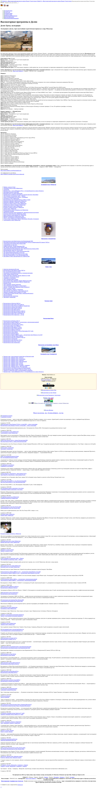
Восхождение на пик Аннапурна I (11, 342)
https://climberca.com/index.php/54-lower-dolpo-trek (12, 174)
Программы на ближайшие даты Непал (48, 344)
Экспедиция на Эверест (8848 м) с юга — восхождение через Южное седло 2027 (22, 334)
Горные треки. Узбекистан (9, 208)
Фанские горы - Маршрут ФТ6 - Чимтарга (13, 360)
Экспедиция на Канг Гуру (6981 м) (11, 326)
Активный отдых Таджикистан (48, 354)
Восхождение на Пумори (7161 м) (11, 320)
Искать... (3, 2)
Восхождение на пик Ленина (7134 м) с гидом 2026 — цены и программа (18, 425)
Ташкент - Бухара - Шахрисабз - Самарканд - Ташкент (14, 766)
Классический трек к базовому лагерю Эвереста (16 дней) (17, 280)
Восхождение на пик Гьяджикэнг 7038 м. (13, 324)
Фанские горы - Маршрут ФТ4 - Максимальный (15, 361)
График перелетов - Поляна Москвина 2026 (13, 246)
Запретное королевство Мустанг (11, 269)
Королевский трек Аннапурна (10, 296)
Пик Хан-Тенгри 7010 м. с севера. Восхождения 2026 (16, 251)
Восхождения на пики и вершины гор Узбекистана (15, 210)
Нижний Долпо (7, 283)
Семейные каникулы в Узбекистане (9, 498)
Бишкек (46, 777)
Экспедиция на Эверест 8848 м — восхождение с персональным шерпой (21, 322)
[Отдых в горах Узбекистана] (51, 399)
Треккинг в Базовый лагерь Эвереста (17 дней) (14, 292)
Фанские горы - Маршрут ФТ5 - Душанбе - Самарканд (16, 365)
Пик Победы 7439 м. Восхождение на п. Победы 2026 (16, 256)
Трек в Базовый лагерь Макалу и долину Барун (14, 285)
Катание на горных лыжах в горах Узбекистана (14, 203)
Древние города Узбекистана (8, 624)
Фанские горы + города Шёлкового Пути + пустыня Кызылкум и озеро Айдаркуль (23, 190)
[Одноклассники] (48, 388)
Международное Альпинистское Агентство (12, 781)
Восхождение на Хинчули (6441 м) (11, 303)
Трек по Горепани (7, 294)
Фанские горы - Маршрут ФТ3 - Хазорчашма (14, 359)
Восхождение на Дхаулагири (10, 338)
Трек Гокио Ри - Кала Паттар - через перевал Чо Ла (15, 290)
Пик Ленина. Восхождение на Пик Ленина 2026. (15, 247)
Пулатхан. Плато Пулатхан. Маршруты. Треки (14, 213)
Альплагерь (6, 189)
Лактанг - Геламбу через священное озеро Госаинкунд (16, 287)
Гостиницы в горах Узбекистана (11, 198)
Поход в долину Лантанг (9, 288)
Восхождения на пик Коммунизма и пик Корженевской (16, 367)
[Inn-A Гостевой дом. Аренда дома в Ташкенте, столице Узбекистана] (52, 403)
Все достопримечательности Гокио (11, 271)
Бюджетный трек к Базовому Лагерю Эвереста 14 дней (16, 275)
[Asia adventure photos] (51, 401)
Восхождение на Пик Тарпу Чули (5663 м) (13, 304)
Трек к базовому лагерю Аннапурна (12, 284)
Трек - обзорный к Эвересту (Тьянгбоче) (13, 289)
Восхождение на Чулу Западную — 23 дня (13, 314)
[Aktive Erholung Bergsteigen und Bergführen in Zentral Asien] (51, 400)
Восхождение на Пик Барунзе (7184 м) (12, 340)
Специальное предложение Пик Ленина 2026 (14, 243)
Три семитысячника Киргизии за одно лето (13, 252)
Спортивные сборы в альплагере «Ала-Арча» (12, 489)
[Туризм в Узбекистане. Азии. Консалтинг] (48, 399)
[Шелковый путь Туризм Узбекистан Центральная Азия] (45, 399)
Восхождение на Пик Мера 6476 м (11, 309)
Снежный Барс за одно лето (10, 244)
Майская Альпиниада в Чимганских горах (13, 216)
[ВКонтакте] (45, 388)
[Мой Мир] (50, 388)
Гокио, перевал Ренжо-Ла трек (10, 274)
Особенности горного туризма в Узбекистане (14, 204)
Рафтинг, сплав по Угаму (9, 187)
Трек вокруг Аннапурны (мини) (11, 276)
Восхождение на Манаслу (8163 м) (11, 329)
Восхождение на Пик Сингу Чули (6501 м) (13, 313)
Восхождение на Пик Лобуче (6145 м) (12, 308)
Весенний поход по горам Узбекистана (12, 193)
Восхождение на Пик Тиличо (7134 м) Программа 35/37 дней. (18, 331)
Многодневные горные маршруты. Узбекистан (14, 215)
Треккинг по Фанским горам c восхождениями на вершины (17, 370)
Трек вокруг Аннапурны (9, 297)
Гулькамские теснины (8, 211)
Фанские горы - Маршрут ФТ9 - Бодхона (13, 364)
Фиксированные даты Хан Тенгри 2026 (13, 250)
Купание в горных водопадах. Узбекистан (13, 207)
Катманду (62, 777)
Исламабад (56, 777)
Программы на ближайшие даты (48, 413)
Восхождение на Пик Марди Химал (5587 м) (14, 270)
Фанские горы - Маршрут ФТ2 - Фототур (13, 357)
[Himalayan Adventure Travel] (45, 400)
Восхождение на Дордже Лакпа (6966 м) (13, 336)
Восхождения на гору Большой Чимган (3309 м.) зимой (16, 199)
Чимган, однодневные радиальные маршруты (14, 217)
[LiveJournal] (51, 388)
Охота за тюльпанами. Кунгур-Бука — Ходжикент (15, 197)
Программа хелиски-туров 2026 (11, 192)
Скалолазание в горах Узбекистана (11, 220)
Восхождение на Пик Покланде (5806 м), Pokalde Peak (16, 282)
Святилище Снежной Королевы (8, 689)
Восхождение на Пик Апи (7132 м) (11, 341)
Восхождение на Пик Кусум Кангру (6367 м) (14, 311)
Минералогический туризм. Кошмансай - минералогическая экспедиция (21, 212)
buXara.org (20, 784)
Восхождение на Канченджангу (11, 333)
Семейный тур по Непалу (9, 278)
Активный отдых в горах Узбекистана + (13, 188)
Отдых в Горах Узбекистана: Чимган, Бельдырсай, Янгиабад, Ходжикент (21, 218)
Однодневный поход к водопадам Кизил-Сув (12, 630)
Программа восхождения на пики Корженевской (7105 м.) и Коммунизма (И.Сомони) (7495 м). (26, 242)
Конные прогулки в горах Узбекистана (12, 206)
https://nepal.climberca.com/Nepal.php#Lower (11, 170)
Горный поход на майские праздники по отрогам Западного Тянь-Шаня (20, 194)
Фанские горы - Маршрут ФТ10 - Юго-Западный (15, 366)
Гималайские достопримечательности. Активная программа (18, 273)
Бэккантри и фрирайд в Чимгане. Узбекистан (14, 202)
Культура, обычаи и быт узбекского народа (11, 757)
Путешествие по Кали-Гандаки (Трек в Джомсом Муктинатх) (18, 293)
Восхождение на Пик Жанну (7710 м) (12, 327)
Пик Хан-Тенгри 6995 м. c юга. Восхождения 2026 (15, 255)
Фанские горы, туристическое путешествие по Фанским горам (18, 356)
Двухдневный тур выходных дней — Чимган (14, 196)
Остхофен (72, 777)
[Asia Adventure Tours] (29, 403)
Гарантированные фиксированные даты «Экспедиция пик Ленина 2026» (21, 248)
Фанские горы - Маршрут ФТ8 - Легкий (13, 362)
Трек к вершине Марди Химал (10, 279)
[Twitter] (47, 388)
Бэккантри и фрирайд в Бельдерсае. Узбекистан (14, 201)
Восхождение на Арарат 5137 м (8, 639)
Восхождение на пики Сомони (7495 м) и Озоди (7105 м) (17, 369)
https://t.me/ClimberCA (18, 71)
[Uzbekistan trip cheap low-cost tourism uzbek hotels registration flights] (48, 401)
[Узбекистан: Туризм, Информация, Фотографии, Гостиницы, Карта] (32, 403)
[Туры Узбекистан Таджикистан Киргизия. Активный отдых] (45, 401)
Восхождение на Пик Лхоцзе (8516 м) (12, 328)
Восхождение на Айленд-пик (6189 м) (12, 307)
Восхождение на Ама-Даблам (10, 332)
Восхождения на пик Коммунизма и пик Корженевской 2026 (18, 241)
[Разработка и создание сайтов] (48, 400)
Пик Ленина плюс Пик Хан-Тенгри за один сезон (15, 253)
